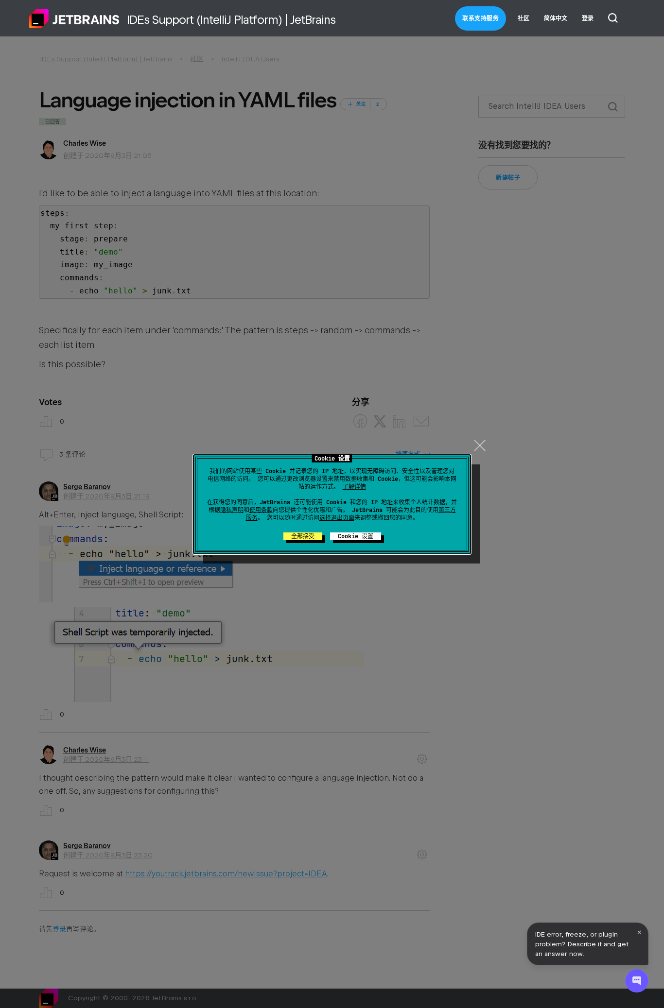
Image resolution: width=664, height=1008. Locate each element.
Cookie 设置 (355, 536)
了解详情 (354, 487)
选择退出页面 (336, 518)
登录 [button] (588, 18)
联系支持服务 (480, 18)
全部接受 (303, 536)
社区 (523, 18)
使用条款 (261, 510)
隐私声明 (232, 510)
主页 (74, 18)
